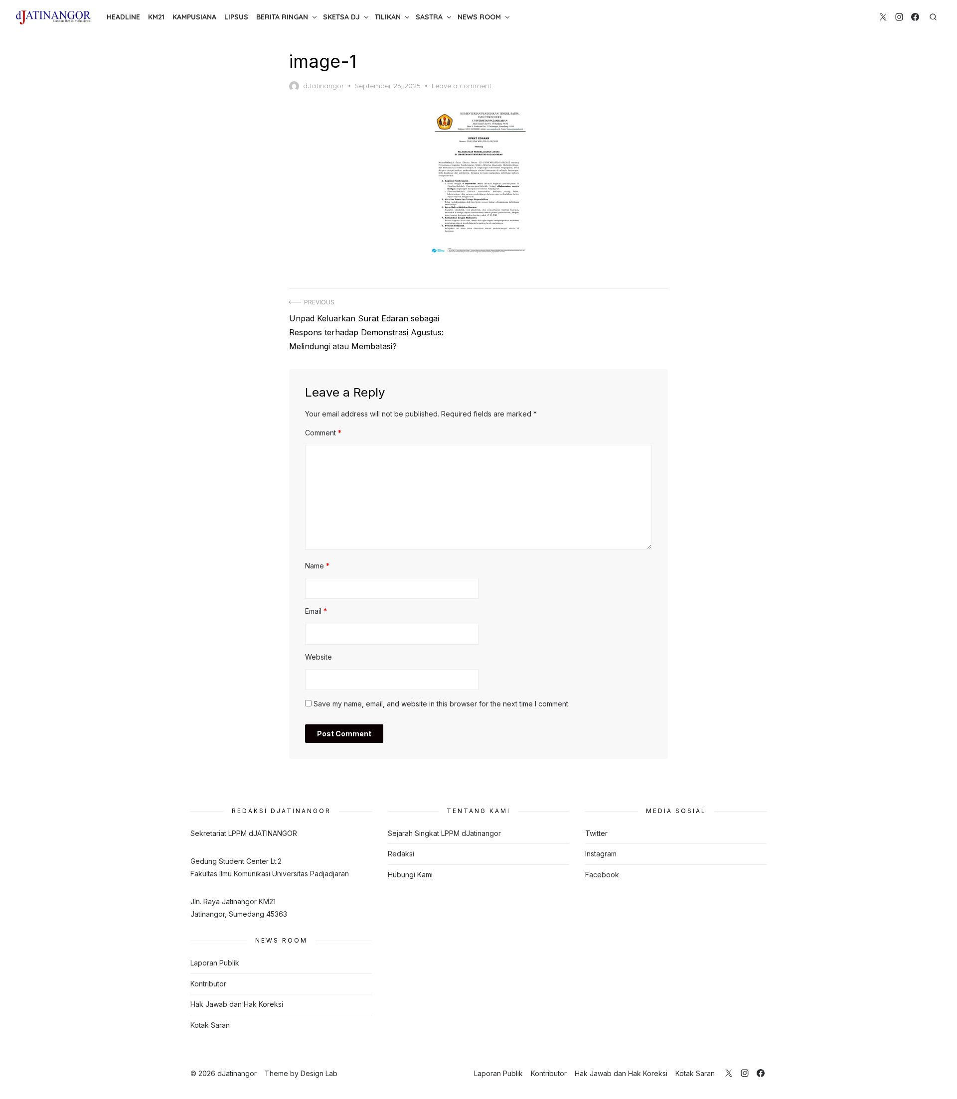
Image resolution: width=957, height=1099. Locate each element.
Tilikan (388, 16)
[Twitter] (883, 17)
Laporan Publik (214, 963)
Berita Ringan (282, 16)
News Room (479, 16)
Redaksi (401, 853)
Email (316, 611)
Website (318, 657)
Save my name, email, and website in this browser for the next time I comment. (442, 703)
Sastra (429, 16)
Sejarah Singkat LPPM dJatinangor (444, 833)
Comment (323, 432)
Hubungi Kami (410, 874)
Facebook (602, 874)
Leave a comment (461, 85)
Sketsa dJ (341, 16)
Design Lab (319, 1073)
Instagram (601, 853)
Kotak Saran (210, 1025)
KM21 (156, 16)
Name (317, 565)
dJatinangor (323, 85)
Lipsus (236, 16)
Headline (123, 16)
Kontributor (208, 983)
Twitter (596, 833)
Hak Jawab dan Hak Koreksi (236, 1004)
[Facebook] (915, 17)
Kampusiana (194, 16)
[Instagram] (899, 17)
